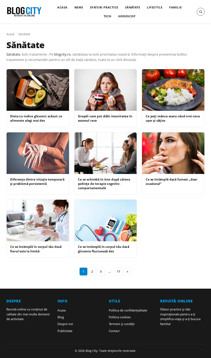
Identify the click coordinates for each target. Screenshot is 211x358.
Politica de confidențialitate (128, 310)
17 (118, 271)
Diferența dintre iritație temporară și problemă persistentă (37, 181)
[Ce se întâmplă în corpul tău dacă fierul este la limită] (38, 220)
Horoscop (127, 16)
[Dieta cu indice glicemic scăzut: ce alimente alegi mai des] (38, 90)
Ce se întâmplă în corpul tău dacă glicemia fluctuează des (103, 249)
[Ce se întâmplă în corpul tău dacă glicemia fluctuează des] (105, 220)
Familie (175, 7)
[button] (201, 12)
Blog (60, 317)
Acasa (62, 7)
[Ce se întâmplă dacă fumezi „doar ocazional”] (173, 153)
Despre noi (65, 324)
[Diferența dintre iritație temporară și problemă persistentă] (38, 153)
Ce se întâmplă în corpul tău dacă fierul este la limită (36, 249)
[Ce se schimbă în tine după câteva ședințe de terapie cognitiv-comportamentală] (105, 153)
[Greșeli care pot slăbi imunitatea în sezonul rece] (105, 90)
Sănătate (132, 7)
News (78, 7)
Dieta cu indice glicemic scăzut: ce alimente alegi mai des (36, 118)
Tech (107, 16)
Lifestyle (154, 7)
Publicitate (64, 331)
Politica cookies (120, 317)
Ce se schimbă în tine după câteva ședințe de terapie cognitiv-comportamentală (104, 183)
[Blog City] (24, 12)
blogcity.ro (62, 54)
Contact (114, 331)
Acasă (10, 34)
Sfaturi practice (104, 7)
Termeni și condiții (122, 324)
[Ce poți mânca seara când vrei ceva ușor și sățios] (173, 90)
